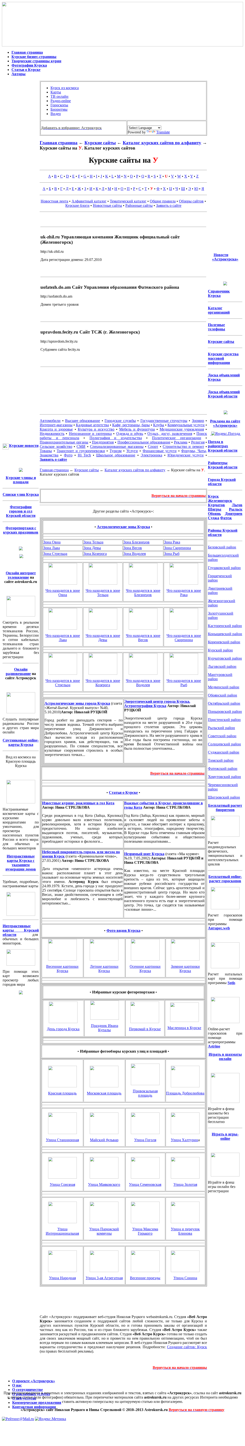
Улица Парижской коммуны (104, 1231)
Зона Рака (172, 542)
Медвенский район (223, 687)
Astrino (214, 1046)
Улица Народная (62, 1278)
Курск (213, 496)
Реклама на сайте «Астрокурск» (225, 423)
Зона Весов (132, 548)
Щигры (214, 509)
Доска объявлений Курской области (224, 394)
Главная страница (27, 52)
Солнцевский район (224, 744)
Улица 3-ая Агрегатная (104, 1278)
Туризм (116, 451)
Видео (55, 114)
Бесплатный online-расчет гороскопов (225, 879)
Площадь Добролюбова (185, 1093)
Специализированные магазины (116, 446)
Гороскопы (59, 105)
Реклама (180, 442)
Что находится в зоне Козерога (103, 683)
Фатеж (226, 518)
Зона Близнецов (136, 542)
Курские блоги (77, 205)
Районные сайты (139, 205)
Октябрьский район (224, 703)
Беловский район (222, 547)
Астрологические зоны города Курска (77, 703)
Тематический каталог (128, 201)
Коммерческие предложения (36, 1402)
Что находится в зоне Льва (62, 638)
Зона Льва (51, 548)
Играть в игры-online (225, 1136)
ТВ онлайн (59, 96)
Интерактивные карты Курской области (21, 930)
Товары (46, 451)
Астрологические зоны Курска (123, 527)
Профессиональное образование (143, 442)
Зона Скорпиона (177, 548)
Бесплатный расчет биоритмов (225, 807)
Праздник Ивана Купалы (104, 1028)
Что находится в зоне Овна (62, 592)
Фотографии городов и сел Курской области (20, 511)
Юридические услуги (185, 455)
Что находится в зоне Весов (143, 638)
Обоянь (214, 514)
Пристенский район (224, 720)
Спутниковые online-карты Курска (21, 742)
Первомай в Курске (145, 1029)
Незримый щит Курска (144, 854)
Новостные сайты (107, 205)
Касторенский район (225, 626)
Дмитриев (233, 514)
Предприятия (103, 442)
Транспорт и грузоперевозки (81, 451)
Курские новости (24, 446)
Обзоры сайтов (191, 201)
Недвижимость (52, 434)
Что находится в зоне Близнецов (143, 592)
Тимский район (221, 760)
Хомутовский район (224, 777)
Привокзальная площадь (145, 1093)
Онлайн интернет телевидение (21, 575)
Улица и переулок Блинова (185, 1231)
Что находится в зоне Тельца (103, 592)
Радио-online (60, 101)
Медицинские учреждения (182, 429)
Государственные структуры (163, 421)
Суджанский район (223, 752)
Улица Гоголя (145, 1140)
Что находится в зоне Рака (184, 592)
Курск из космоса (64, 88)
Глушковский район (224, 568)
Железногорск (220, 501)
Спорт (153, 446)
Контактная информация (34, 1407)
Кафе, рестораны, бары (131, 425)
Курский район (220, 650)
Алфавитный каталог (89, 201)
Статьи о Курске (25, 70)
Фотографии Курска (29, 65)
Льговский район (222, 666)
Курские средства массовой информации (223, 358)
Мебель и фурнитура (137, 429)
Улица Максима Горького (145, 1231)
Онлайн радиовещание (18, 671)
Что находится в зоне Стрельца (62, 683)
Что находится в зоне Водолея (143, 683)
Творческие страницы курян (36, 61)
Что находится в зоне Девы (103, 638)
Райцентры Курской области (222, 465)
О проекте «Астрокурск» (33, 1381)
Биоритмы (58, 109)
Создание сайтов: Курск (187, 1347)
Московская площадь (104, 1093)
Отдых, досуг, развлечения (169, 434)
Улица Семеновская (145, 1184)
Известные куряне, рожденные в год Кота (78, 803)
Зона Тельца (93, 542)
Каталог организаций (219, 310)
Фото (68, 455)
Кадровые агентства (92, 425)
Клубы (158, 425)
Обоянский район (222, 695)
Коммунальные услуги (186, 425)
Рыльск (235, 509)
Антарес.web (219, 928)
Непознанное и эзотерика (90, 434)
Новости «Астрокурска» (225, 257)
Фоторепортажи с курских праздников (20, 530)
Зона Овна (52, 542)
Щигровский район (224, 797)
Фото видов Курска (123, 930)
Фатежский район (222, 768)
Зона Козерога (95, 554)
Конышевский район (225, 634)
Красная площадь (62, 1093)
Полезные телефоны (216, 327)
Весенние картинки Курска (62, 968)
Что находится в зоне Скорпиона (184, 638)
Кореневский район (224, 642)
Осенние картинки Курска (145, 968)
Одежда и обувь (129, 434)
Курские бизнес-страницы (33, 57)
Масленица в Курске (184, 1028)
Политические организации (176, 438)
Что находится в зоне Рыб (184, 683)
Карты (55, 92)
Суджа (213, 518)
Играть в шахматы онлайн (225, 1056)
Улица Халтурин (184, 1140)
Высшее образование (82, 421)
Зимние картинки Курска (185, 968)
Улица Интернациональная (62, 1231)
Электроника (151, 455)
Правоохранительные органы (64, 442)
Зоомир (198, 421)
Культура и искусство (96, 429)
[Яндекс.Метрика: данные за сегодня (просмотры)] (50, 1419)
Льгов (237, 505)
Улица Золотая (185, 1184)
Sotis (231, 983)
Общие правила (163, 201)
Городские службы (120, 421)
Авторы (18, 74)
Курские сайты (100, 142)
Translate (163, 132)
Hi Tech (84, 455)
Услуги (132, 451)
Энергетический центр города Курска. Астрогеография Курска (157, 703)
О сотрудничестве (27, 1390)
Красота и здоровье (56, 429)
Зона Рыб (171, 554)
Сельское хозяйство (56, 446)
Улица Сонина (185, 1278)
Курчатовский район (225, 658)
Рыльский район (221, 728)
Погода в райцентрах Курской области (222, 446)
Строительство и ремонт (183, 446)
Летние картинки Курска (104, 968)
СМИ (81, 446)
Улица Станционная (62, 1140)
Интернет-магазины (56, 425)
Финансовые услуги (160, 451)
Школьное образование (115, 455)
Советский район (222, 736)
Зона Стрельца (55, 554)
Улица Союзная (62, 1184)
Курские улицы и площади (21, 480)
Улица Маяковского (104, 1184)
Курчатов (216, 505)
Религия (198, 442)
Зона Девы (92, 548)
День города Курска (63, 1029)
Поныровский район (225, 711)
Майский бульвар (104, 1140)
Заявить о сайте (168, 205)
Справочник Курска (219, 293)
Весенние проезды (145, 1278)
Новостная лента (54, 201)
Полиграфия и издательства (115, 438)
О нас (17, 1385)
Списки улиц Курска (21, 494)
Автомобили (50, 421)
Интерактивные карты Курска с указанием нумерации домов (21, 862)
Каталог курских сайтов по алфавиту (162, 142)
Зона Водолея (134, 554)
